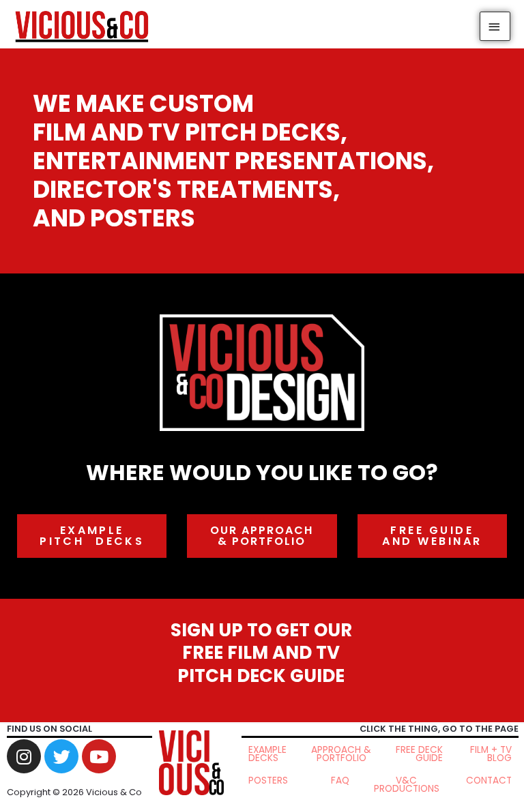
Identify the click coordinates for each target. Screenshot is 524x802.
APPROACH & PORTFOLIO (341, 753)
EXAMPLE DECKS (267, 753)
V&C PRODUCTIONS (406, 784)
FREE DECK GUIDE (419, 753)
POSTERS (268, 780)
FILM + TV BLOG (491, 753)
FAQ (340, 780)
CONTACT (489, 780)
